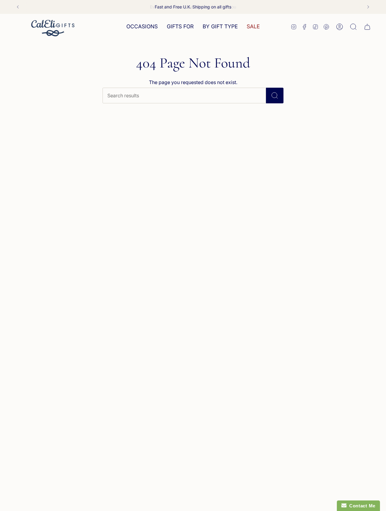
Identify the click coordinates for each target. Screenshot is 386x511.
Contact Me (360, 505)
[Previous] (18, 7)
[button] (142, 26)
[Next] (368, 7)
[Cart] (367, 27)
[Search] (274, 95)
